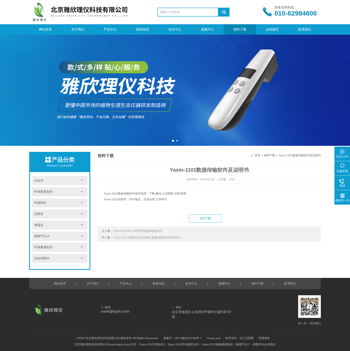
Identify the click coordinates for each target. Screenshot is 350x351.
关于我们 (77, 29)
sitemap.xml (213, 338)
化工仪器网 (246, 338)
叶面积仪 (40, 202)
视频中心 (207, 29)
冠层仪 (38, 213)
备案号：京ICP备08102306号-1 (182, 338)
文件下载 (205, 218)
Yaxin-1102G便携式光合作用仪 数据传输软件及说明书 (146, 237)
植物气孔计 (41, 236)
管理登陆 (264, 338)
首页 (257, 155)
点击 (82, 180)
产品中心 (110, 29)
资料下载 (239, 29)
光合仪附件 (41, 258)
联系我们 (304, 29)
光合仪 (38, 180)
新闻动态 (142, 29)
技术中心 (175, 29)
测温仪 (38, 225)
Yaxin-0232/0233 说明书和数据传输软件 (137, 230)
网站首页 (45, 29)
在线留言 (272, 29)
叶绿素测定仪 (43, 247)
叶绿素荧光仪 (43, 191)
